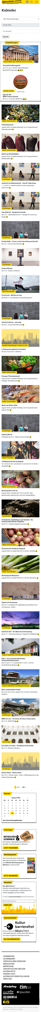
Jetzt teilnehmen (11, 848)
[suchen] (31, 1)
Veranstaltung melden (14, 969)
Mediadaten (8, 964)
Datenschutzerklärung (15, 896)
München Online (12, 1007)
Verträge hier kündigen (14, 961)
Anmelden (8, 905)
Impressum (8, 966)
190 (23, 787)
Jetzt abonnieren (11, 876)
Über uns (7, 979)
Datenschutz (9, 971)
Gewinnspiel (9, 956)
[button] (27, 1)
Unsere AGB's (9, 974)
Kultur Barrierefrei (11, 939)
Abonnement (9, 959)
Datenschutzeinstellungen (16, 976)
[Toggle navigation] (36, 2)
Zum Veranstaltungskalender (12, 820)
